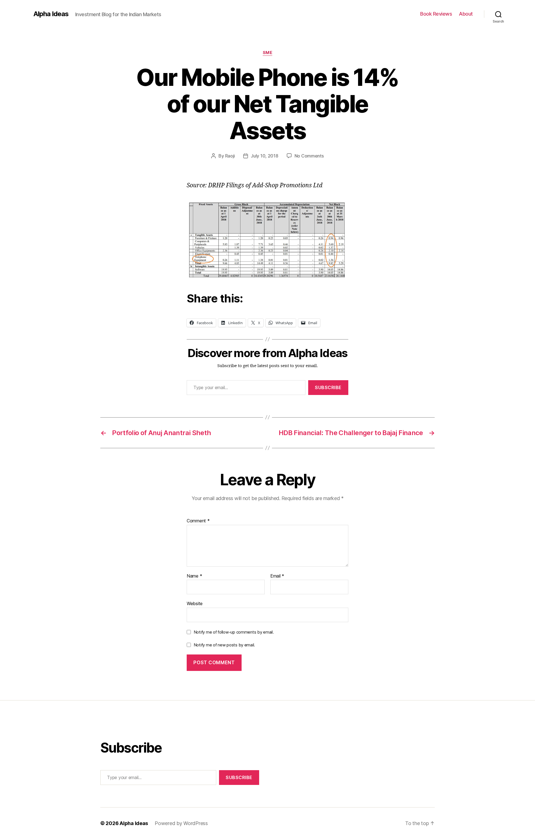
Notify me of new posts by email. (224, 645)
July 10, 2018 (264, 156)
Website (195, 603)
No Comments (309, 156)
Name (194, 576)
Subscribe (328, 387)
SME (268, 52)
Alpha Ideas (51, 14)
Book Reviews (436, 14)
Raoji (230, 156)
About (466, 14)
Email (277, 576)
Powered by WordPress (181, 823)
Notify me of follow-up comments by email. (234, 632)
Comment (198, 520)
